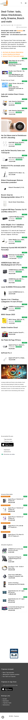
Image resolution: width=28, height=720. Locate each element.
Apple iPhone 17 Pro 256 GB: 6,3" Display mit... (15, 526)
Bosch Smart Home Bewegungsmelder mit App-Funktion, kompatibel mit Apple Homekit (17, 202)
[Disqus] (14, 411)
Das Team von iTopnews (9, 676)
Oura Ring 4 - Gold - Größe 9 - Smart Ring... (16, 567)
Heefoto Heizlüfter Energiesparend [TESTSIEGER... (16, 583)
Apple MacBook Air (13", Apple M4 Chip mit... (16, 599)
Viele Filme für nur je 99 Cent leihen (17, 60)
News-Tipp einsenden (8, 672)
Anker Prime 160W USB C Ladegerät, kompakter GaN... (16, 575)
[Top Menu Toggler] (25, 3)
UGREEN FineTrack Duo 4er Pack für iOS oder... (15, 549)
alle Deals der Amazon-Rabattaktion (13, 52)
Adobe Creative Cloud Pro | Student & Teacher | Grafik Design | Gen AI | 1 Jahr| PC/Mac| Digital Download (17, 332)
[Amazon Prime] (19, 258)
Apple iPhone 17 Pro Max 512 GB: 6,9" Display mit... (16, 535)
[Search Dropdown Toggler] (21, 3)
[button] (3, 717)
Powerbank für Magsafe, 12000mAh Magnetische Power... (14, 558)
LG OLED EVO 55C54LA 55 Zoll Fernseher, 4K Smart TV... (16, 607)
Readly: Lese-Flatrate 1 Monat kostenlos (17, 71)
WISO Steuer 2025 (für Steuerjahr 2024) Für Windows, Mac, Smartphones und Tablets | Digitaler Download (17, 319)
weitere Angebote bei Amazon (11, 54)
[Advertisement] (14, 474)
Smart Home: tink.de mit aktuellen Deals (17, 83)
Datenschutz (7, 451)
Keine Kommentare (23, 27)
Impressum (7, 449)
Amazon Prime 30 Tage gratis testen (13, 56)
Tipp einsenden (8, 439)
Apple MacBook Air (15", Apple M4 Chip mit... (16, 591)
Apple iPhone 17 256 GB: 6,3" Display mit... (15, 500)
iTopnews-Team (8, 441)
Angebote (20, 30)
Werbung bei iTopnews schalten (11, 674)
